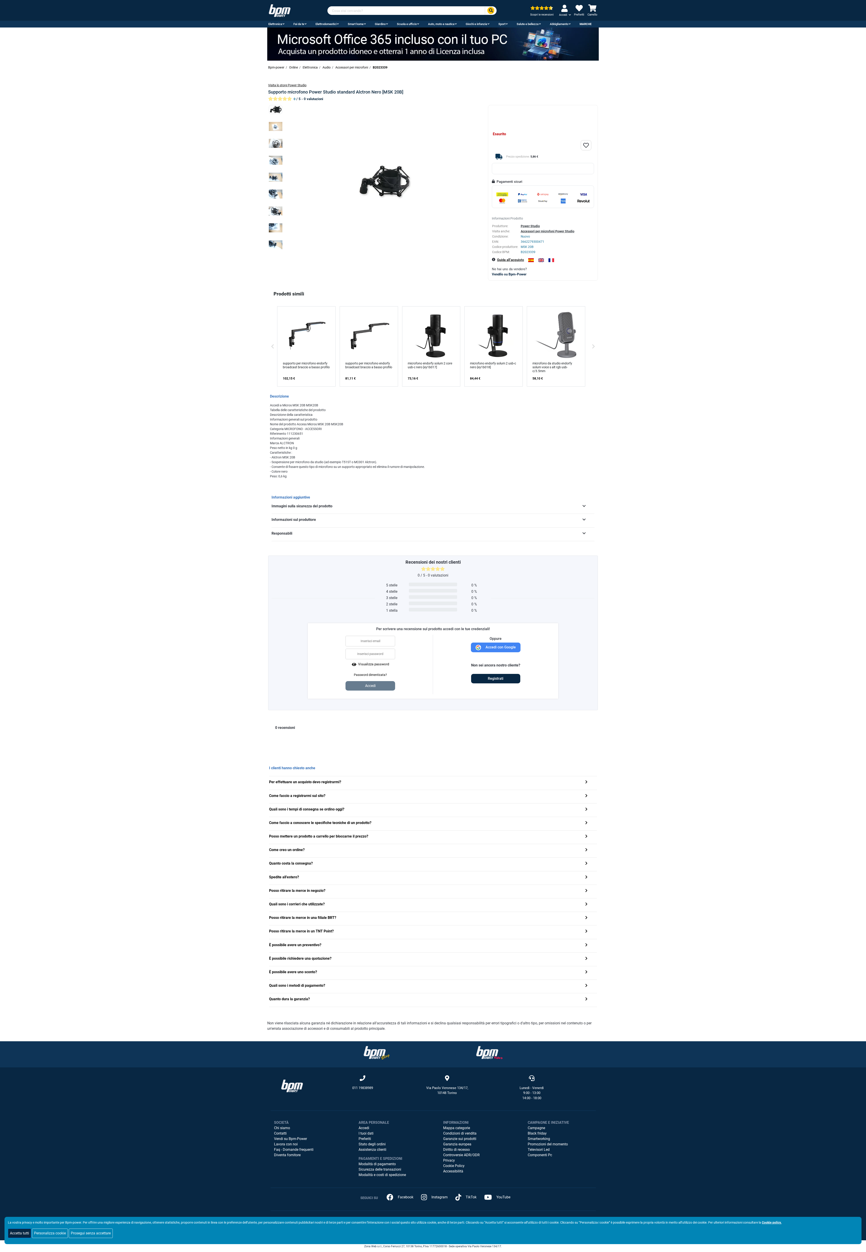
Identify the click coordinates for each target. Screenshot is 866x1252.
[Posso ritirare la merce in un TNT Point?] (586, 931)
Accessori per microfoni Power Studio (547, 231)
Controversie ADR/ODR (461, 1155)
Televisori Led (539, 1149)
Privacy (449, 1160)
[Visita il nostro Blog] (377, 1052)
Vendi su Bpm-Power (290, 1139)
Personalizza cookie (50, 1233)
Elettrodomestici (326, 24)
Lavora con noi (286, 1144)
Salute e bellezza (528, 24)
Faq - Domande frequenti (293, 1149)
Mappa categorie (456, 1128)
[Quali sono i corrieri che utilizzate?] (586, 904)
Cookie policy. (772, 1222)
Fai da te (298, 24)
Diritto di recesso (456, 1149)
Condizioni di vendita (460, 1133)
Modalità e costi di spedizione (382, 1175)
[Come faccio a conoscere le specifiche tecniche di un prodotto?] (586, 823)
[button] (272, 346)
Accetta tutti (19, 1233)
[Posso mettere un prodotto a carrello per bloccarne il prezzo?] (586, 837)
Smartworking (539, 1139)
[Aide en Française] (551, 260)
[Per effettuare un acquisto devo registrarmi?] (586, 782)
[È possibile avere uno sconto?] (586, 972)
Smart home (356, 24)
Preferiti (365, 1139)
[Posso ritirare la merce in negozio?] (586, 891)
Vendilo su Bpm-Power (509, 274)
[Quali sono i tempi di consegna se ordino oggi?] (586, 810)
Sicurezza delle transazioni (380, 1169)
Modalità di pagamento (377, 1164)
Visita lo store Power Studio (287, 85)
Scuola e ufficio (407, 24)
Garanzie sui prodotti (459, 1139)
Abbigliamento (559, 24)
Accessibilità (453, 1171)
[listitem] (306, 346)
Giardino (380, 24)
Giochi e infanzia (476, 24)
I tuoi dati (366, 1133)
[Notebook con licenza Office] (433, 44)
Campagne (536, 1128)
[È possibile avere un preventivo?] (586, 945)
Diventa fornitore (287, 1155)
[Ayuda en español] (531, 260)
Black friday (537, 1133)
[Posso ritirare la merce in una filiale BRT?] (586, 918)
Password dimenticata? (370, 675)
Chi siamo (282, 1128)
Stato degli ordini (372, 1144)
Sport (501, 24)
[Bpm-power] (279, 10)
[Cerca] (491, 11)
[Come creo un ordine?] (586, 850)
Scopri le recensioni (542, 14)
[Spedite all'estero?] (586, 877)
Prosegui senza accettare (91, 1233)
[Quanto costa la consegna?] (586, 864)
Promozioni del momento (548, 1144)
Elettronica (275, 24)
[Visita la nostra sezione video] (489, 1052)
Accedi (364, 1128)
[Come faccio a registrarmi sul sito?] (586, 796)
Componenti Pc (540, 1155)
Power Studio (530, 226)
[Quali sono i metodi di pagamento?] (586, 986)
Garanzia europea (457, 1144)
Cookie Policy (454, 1166)
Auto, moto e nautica (441, 24)
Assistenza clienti (372, 1149)
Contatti (280, 1133)
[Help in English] (541, 260)
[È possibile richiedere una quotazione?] (586, 959)
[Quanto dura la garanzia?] (586, 999)
